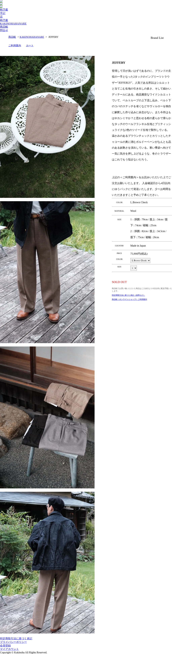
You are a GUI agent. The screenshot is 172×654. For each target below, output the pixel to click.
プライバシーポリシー (13, 642)
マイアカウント (9, 649)
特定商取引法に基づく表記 (16, 638)
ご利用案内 (14, 45)
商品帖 (4, 26)
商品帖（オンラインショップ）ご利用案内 (129, 299)
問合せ (4, 30)
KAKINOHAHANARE (13, 23)
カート (30, 45)
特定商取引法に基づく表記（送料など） (128, 295)
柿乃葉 (4, 9)
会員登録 (5, 645)
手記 (2, 13)
